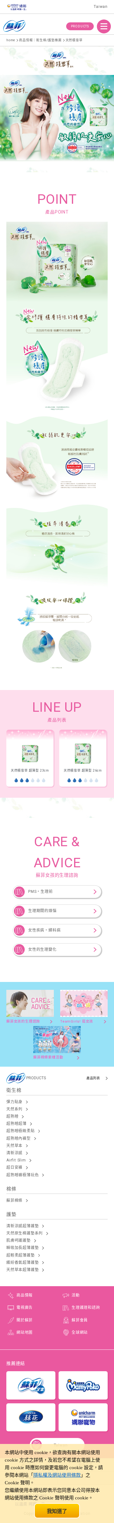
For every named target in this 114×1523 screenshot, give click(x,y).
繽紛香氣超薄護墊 (22, 1262)
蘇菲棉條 (14, 1200)
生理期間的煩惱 (42, 911)
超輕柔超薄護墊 (20, 1255)
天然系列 (14, 1109)
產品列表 (93, 1078)
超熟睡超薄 (16, 1123)
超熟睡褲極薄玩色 (22, 1175)
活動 (76, 1295)
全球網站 (80, 1332)
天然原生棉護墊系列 (24, 1233)
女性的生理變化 (42, 949)
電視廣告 (24, 1307)
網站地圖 (24, 1332)
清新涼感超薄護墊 (22, 1226)
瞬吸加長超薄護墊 (22, 1248)
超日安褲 (14, 1167)
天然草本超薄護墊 (22, 1270)
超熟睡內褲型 (18, 1138)
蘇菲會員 (80, 1320)
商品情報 (24, 1295)
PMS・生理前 (40, 891)
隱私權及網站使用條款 (57, 1475)
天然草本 (14, 1146)
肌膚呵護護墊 (18, 1240)
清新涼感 (14, 1153)
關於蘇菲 (24, 1320)
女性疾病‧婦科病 (44, 930)
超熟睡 (12, 1116)
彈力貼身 (14, 1102)
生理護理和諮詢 (86, 1307)
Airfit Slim (16, 1160)
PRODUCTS (80, 26)
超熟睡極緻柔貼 (20, 1131)
